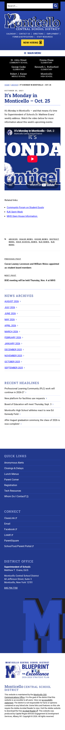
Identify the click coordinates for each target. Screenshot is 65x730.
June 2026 (10, 313)
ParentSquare (11, 540)
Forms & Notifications (23, 37)
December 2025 (13, 349)
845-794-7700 (11, 588)
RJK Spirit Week (15, 211)
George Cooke (18, 68)
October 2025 (12, 361)
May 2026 (10, 319)
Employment (53, 34)
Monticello (46, 75)
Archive (13, 239)
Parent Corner (11, 479)
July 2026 (10, 307)
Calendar (11, 34)
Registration (10, 485)
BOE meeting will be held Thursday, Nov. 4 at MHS (30, 280)
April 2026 (10, 325)
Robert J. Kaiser (18, 75)
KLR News (44, 242)
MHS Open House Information (22, 216)
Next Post (10, 275)
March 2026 (11, 331)
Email (7, 523)
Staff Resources (45, 37)
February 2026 (13, 337)
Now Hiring (30, 42)
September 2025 (14, 367)
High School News (26, 242)
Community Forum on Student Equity (25, 207)
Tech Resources (12, 490)
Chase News (26, 239)
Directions (38, 34)
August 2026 (12, 301)
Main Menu (34, 53)
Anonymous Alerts (14, 462)
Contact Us (24, 34)
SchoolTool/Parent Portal (17, 546)
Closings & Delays (13, 468)
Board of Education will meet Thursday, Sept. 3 (28, 404)
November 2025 (13, 355)
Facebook (9, 529)
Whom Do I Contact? (15, 496)
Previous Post (13, 259)
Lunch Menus (11, 474)
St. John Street (19, 61)
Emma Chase (47, 61)
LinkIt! (7, 535)
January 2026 (12, 343)
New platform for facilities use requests (25, 398)
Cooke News (41, 239)
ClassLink (9, 518)
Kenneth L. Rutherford (46, 68)
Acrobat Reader (29, 711)
